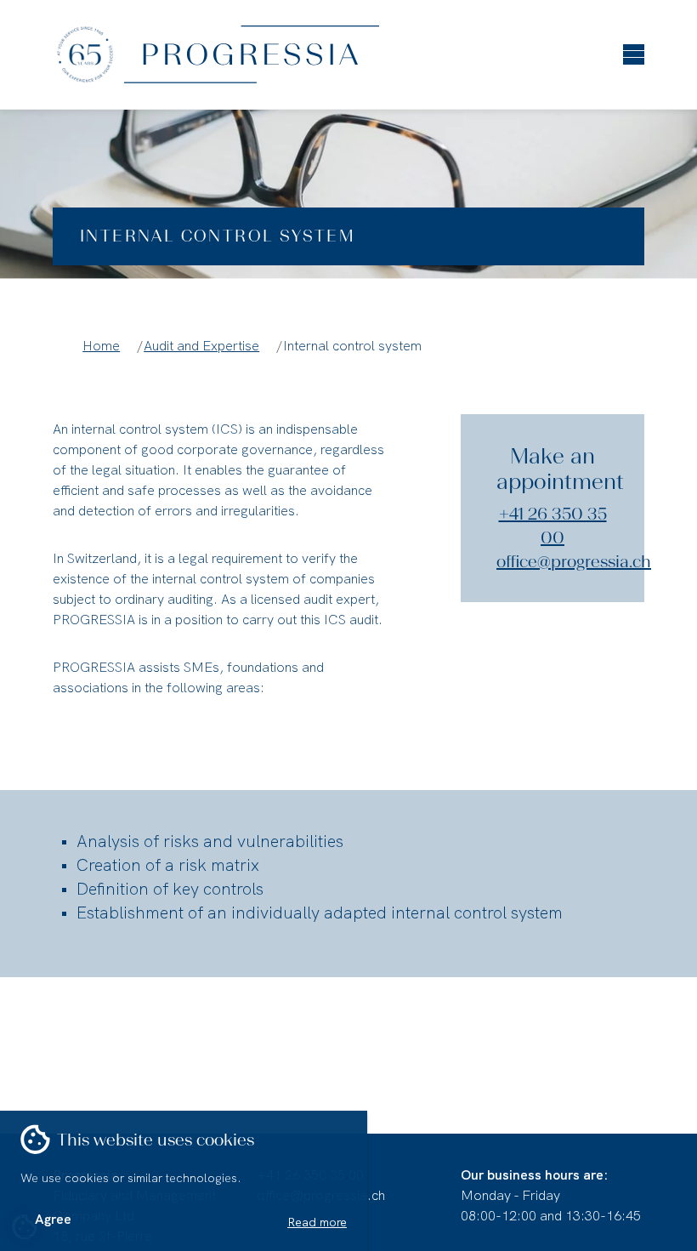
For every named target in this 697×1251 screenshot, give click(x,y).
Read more (317, 1222)
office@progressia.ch (573, 561)
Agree (53, 1219)
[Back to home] (195, 54)
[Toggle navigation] (633, 47)
